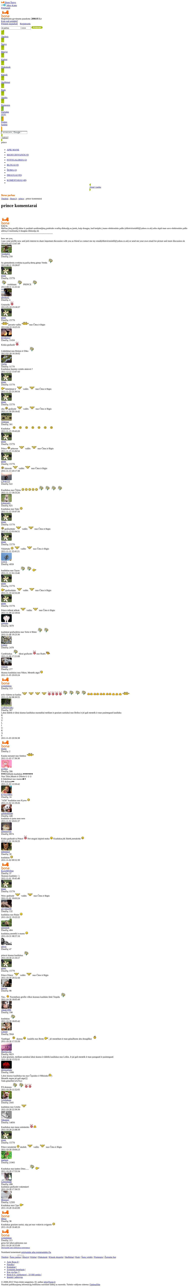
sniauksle (5, 927)
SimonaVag (6, 831)
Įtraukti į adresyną (15, 1277)
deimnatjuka (6, 1070)
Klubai (33, 1257)
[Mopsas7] (6, 1198)
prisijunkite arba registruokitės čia (36, 1252)
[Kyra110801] (6, 792)
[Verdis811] (6, 252)
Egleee (4, 645)
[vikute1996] (6, 1008)
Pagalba (10, 1264)
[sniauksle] (6, 925)
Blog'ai (25, 1257)
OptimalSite (95, 1284)
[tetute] (6, 274)
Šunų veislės (87, 1257)
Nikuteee (5, 1120)
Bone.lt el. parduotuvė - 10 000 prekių (24, 1274)
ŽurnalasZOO (5, 113)
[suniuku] (6, 621)
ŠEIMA (12, 170)
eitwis (3, 946)
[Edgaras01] (6, 501)
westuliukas (6, 686)
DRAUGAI (14, 175)
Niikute (4, 667)
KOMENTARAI (16, 180)
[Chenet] (6, 1029)
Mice (9, 5)
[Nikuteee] (6, 1118)
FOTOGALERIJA (17, 160)
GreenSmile (6, 1182)
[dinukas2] (6, 295)
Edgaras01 (6, 503)
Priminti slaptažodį (9, 24)
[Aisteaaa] (6, 420)
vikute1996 (6, 1010)
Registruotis (25, 24)
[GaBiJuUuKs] (6, 705)
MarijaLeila (6, 1052)
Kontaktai (11, 1267)
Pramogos (98, 1257)
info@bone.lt (49, 1282)
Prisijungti (5, 8)
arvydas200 (6, 909)
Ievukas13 (5, 337)
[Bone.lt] (5, 17)
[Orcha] (6, 362)
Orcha (4, 364)
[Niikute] (6, 665)
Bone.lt (13, 198)
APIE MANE (13, 150)
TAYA (4, 562)
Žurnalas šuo (110, 1257)
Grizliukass (6, 1100)
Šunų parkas (15, 1257)
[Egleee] (6, 643)
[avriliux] (6, 767)
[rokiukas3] (6, 849)
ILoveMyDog (7, 871)
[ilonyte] (6, 986)
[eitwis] (6, 944)
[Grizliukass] (6, 1098)
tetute (3, 275)
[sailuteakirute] (6, 811)
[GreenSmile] (6, 1180)
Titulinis (4, 198)
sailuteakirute (7, 813)
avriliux (4, 769)
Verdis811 (5, 254)
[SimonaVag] (6, 829)
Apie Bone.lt (12, 1262)
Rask (77, 1257)
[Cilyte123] (6, 479)
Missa (3, 1218)
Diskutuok (42, 1257)
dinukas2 (5, 297)
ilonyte (4, 988)
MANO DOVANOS (18, 155)
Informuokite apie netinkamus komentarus (15, 1247)
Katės (14, 5)
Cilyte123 (5, 481)
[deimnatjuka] (6, 1068)
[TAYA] (6, 560)
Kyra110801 (6, 794)
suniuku (4, 623)
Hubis (3, 749)
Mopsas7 (5, 1200)
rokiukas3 (5, 851)
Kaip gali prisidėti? (9, 21)
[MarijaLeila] (6, 1050)
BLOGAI (13, 165)
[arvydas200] (6, 907)
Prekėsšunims (4, 123)
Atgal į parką (95, 187)
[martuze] (6, 1158)
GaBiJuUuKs (7, 707)
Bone (7, 2)
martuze (4, 1160)
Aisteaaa (5, 422)
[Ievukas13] (6, 335)
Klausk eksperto (56, 1257)
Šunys (13, 2)
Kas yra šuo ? (13, 1272)
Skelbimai (69, 1257)
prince (21, 198)
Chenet (4, 1031)
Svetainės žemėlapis (16, 1269)
